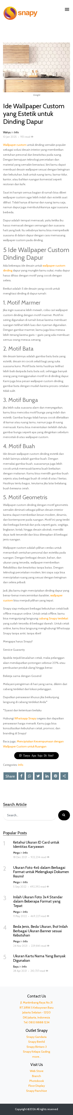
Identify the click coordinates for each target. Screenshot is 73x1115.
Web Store (36, 1071)
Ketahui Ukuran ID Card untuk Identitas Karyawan (36, 844)
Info (16, 132)
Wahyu (7, 132)
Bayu (16, 966)
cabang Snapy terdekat (53, 618)
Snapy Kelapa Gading (36, 1051)
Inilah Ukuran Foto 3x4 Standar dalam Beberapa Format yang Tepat (38, 901)
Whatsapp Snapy (25, 718)
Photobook (36, 1081)
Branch (36, 1076)
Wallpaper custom (14, 145)
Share (10, 776)
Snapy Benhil (36, 1042)
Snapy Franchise (36, 1091)
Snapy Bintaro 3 (37, 1047)
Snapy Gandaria (36, 1037)
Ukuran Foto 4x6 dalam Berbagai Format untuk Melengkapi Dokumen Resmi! (41, 872)
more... (36, 1056)
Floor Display (36, 1086)
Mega (16, 852)
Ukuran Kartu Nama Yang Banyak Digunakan (39, 958)
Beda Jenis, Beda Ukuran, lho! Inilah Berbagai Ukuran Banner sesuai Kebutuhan (40, 930)
